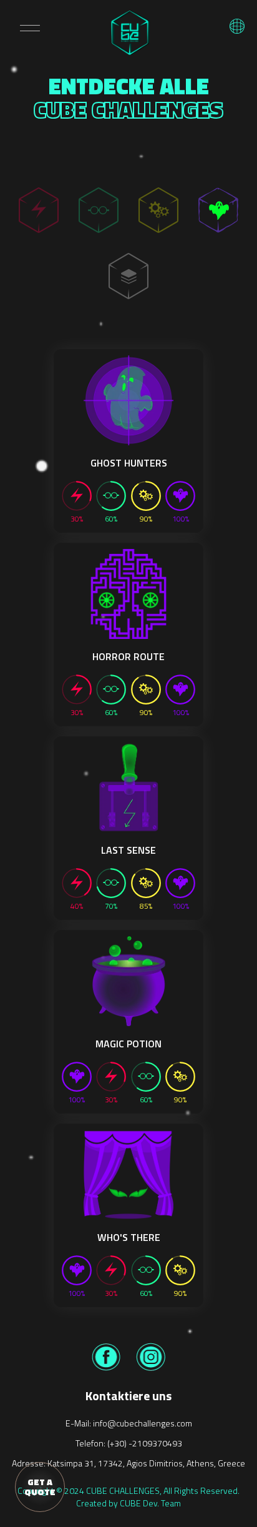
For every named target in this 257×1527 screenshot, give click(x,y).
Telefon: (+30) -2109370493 (128, 1443)
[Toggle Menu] (29, 28)
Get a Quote (40, 1486)
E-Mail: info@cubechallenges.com (128, 1423)
